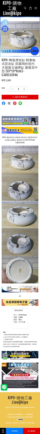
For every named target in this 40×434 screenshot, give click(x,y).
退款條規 (8, 423)
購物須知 (16, 423)
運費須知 (23, 423)
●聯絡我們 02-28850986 (15, 414)
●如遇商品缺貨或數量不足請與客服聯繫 (20, 417)
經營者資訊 (31, 423)
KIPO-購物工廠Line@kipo (12, 8)
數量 (3, 88)
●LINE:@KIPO (29, 414)
